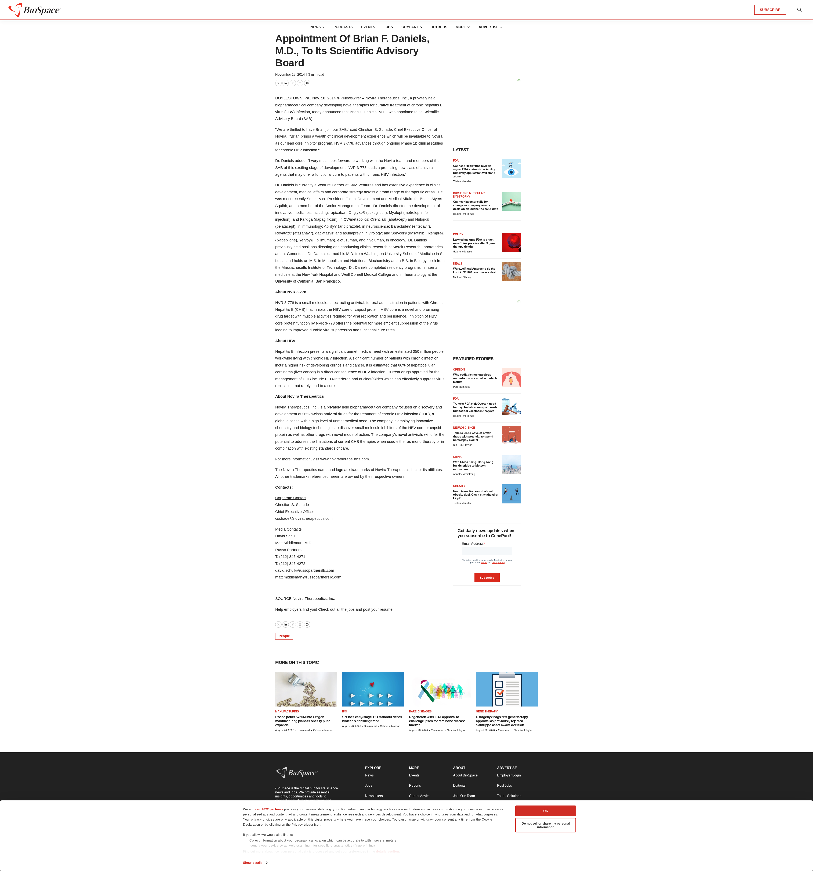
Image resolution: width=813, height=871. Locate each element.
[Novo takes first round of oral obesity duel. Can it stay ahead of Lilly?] (511, 493)
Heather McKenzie (463, 213)
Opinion (459, 369)
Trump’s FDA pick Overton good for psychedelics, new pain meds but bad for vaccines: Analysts (475, 407)
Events (368, 27)
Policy (458, 234)
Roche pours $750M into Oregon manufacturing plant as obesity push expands (302, 721)
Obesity (459, 486)
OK (545, 811)
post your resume (378, 609)
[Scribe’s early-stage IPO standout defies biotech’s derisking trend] (373, 689)
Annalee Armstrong (464, 474)
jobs (351, 609)
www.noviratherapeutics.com (344, 459)
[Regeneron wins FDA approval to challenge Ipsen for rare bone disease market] (440, 689)
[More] (323, 27)
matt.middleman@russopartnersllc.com (308, 577)
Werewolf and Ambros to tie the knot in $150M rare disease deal (474, 270)
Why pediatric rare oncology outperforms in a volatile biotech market (475, 378)
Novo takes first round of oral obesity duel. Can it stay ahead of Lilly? (475, 494)
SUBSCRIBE (770, 10)
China (457, 456)
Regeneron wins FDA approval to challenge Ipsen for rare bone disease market (437, 721)
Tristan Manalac (462, 181)
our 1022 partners (269, 809)
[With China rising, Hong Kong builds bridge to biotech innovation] (511, 464)
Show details (252, 862)
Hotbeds (438, 27)
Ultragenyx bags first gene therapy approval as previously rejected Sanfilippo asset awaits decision (502, 721)
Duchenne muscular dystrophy (469, 195)
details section (387, 851)
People (284, 636)
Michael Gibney (462, 277)
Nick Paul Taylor (462, 444)
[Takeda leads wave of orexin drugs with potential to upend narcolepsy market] (511, 435)
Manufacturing (287, 711)
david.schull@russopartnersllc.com (304, 570)
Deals (457, 263)
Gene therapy (487, 711)
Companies (411, 27)
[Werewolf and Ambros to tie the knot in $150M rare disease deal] (511, 271)
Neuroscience (464, 427)
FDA (456, 160)
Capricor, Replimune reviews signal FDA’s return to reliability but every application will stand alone (474, 171)
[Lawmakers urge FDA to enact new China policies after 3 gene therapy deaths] (511, 242)
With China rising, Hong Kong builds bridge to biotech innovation (473, 465)
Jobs (388, 27)
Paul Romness (461, 386)
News (315, 27)
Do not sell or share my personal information (546, 825)
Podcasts (343, 27)
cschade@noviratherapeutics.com (304, 518)
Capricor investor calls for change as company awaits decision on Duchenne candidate (475, 205)
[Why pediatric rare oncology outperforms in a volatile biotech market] (511, 377)
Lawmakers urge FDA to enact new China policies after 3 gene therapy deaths (474, 243)
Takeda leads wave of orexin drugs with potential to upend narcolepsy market (473, 436)
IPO (344, 711)
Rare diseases (420, 711)
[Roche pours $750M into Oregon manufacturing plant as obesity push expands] (306, 689)
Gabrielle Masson (463, 251)
